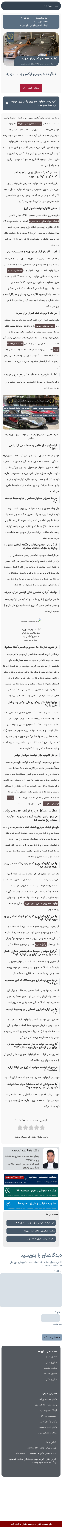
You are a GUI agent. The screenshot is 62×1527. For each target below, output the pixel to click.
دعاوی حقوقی (50, 1368)
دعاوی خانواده (50, 1374)
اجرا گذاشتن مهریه (45, 326)
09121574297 (22, 1453)
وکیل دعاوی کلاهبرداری (46, 1405)
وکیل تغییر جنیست (48, 1427)
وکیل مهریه (40, 944)
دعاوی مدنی (51, 1362)
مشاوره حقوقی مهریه (47, 1433)
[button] (51, 6)
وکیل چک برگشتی (48, 1421)
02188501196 (32, 1448)
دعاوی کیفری (51, 1357)
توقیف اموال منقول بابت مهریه (44, 221)
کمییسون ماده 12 (49, 1416)
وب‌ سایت (57, 1324)
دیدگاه (58, 1271)
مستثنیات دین (15, 270)
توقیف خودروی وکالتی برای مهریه (41, 903)
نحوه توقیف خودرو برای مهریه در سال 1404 (35, 1223)
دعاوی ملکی (51, 1379)
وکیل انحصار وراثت (48, 1399)
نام (57, 1312)
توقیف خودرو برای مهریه (29, 124)
